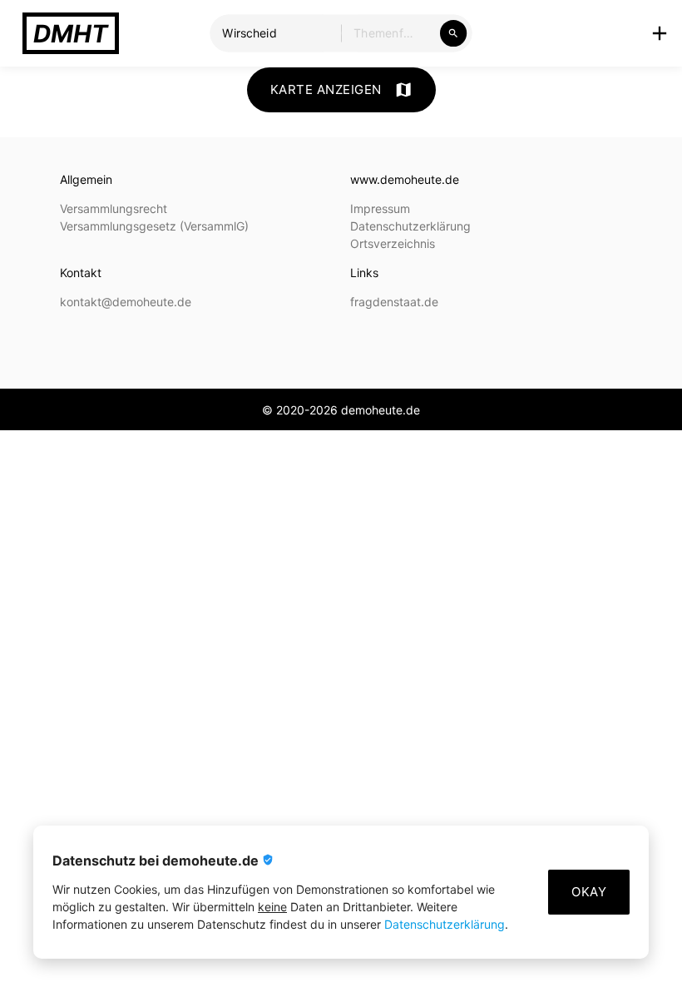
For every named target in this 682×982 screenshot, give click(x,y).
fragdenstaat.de (394, 302)
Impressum (380, 208)
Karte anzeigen (341, 90)
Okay (588, 892)
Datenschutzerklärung (444, 924)
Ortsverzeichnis (392, 243)
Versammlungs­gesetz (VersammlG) (154, 226)
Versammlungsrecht (113, 208)
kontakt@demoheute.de (125, 302)
